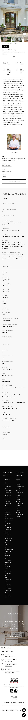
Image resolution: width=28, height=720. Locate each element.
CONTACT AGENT (14, 181)
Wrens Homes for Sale (8, 584)
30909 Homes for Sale (20, 497)
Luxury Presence (18, 702)
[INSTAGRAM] (16, 697)
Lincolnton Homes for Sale (8, 590)
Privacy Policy (21, 710)
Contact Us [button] (14, 636)
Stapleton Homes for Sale (8, 595)
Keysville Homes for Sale (8, 568)
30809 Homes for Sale (20, 481)
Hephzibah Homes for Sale (8, 562)
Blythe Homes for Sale (8, 545)
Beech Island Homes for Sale (9, 551)
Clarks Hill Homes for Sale (8, 497)
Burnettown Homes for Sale (8, 540)
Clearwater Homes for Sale (8, 529)
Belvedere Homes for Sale (8, 508)
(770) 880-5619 (6, 166)
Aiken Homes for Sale (8, 579)
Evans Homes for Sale (8, 486)
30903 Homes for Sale (20, 492)
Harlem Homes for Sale (8, 534)
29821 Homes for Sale (20, 514)
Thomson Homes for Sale (8, 573)
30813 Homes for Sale (20, 503)
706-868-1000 (8, 666)
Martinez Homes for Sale (8, 481)
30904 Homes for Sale (20, 508)
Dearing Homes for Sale (8, 556)
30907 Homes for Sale (20, 486)
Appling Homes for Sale (8, 503)
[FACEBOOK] (12, 697)
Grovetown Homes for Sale (8, 492)
